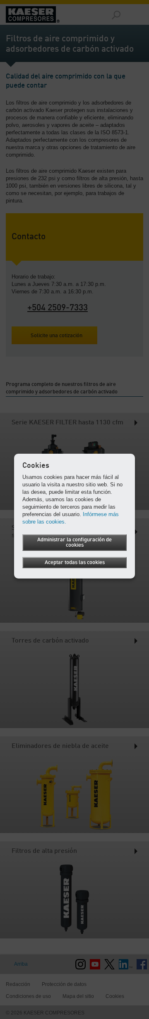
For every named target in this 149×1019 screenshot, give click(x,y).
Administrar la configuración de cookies (74, 542)
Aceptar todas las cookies (75, 562)
